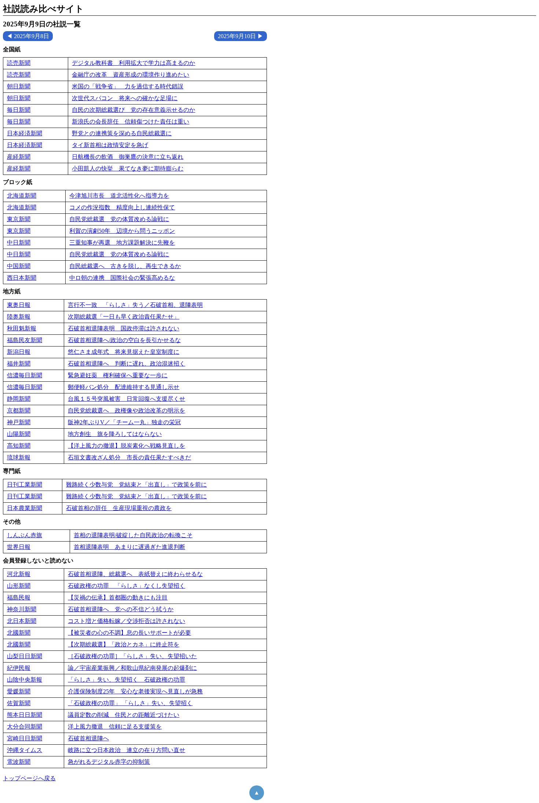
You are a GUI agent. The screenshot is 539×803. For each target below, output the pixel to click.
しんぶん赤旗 (24, 535)
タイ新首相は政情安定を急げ (110, 145)
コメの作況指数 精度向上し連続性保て (122, 207)
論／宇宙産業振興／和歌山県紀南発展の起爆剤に (132, 668)
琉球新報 (18, 457)
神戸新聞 (18, 422)
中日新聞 (18, 242)
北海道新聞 (21, 195)
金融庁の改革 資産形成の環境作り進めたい (130, 75)
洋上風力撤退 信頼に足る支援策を (115, 726)
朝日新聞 (18, 86)
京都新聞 (18, 410)
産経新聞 (18, 157)
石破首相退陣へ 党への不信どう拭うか (120, 609)
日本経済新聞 (24, 133)
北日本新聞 (21, 621)
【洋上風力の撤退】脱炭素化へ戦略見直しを (126, 446)
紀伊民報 (18, 668)
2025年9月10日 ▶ (240, 36)
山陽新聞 (18, 434)
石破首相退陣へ (88, 738)
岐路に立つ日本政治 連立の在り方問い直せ (126, 750)
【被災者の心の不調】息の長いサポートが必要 (129, 633)
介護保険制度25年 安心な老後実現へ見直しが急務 (135, 691)
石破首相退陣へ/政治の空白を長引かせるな (124, 340)
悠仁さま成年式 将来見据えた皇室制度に (123, 352)
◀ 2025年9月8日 (28, 36)
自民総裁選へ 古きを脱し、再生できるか (125, 266)
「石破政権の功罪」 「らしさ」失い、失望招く (130, 703)
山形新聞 (18, 586)
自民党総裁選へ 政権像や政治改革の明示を (126, 410)
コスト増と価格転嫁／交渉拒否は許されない (126, 621)
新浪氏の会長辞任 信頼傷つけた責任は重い (130, 121)
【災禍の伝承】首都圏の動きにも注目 (118, 597)
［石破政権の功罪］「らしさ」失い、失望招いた (132, 656)
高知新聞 (18, 446)
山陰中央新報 (24, 679)
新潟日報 (18, 352)
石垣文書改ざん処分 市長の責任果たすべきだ (129, 457)
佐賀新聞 (18, 703)
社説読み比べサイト (43, 9)
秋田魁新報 (21, 328)
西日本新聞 (21, 278)
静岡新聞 (18, 399)
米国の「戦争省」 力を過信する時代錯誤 (127, 86)
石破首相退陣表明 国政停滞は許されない (123, 328)
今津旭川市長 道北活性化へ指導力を (119, 195)
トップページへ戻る (29, 778)
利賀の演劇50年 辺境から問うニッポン (122, 231)
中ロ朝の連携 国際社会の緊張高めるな (122, 278)
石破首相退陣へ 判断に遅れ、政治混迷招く (126, 363)
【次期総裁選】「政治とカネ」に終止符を (123, 644)
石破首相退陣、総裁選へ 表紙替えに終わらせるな (135, 574)
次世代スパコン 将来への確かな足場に (124, 98)
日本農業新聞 (24, 508)
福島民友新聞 (24, 340)
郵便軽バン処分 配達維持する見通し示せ (123, 387)
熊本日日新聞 (24, 715)
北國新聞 (18, 633)
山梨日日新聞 (24, 656)
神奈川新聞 (21, 609)
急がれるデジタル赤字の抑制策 (109, 762)
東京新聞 (18, 219)
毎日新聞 (18, 110)
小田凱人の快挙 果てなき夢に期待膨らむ (127, 168)
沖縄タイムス (24, 750)
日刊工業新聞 (24, 484)
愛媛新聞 (18, 691)
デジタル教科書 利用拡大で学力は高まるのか (133, 63)
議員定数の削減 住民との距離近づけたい (123, 715)
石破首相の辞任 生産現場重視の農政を (119, 508)
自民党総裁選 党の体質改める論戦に (119, 219)
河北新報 (18, 574)
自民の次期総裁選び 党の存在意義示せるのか (133, 110)
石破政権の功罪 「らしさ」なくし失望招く (126, 586)
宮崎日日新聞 (24, 738)
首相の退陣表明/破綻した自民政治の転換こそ (133, 535)
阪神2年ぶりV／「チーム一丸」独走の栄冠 (124, 422)
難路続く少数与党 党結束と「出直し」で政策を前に (136, 484)
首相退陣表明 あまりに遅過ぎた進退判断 (129, 547)
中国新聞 (18, 266)
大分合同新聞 (24, 726)
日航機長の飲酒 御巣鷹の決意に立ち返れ (127, 157)
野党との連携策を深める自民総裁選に (122, 133)
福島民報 (18, 597)
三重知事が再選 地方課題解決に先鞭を (122, 242)
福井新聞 (18, 363)
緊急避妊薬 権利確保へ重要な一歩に (118, 375)
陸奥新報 (18, 317)
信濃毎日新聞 (24, 375)
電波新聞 (18, 762)
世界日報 (18, 547)
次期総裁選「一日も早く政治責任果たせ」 (123, 317)
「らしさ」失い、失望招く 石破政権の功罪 (126, 679)
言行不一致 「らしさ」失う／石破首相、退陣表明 (135, 305)
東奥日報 (18, 305)
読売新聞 (18, 63)
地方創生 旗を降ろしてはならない (115, 434)
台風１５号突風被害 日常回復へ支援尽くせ (126, 399)
